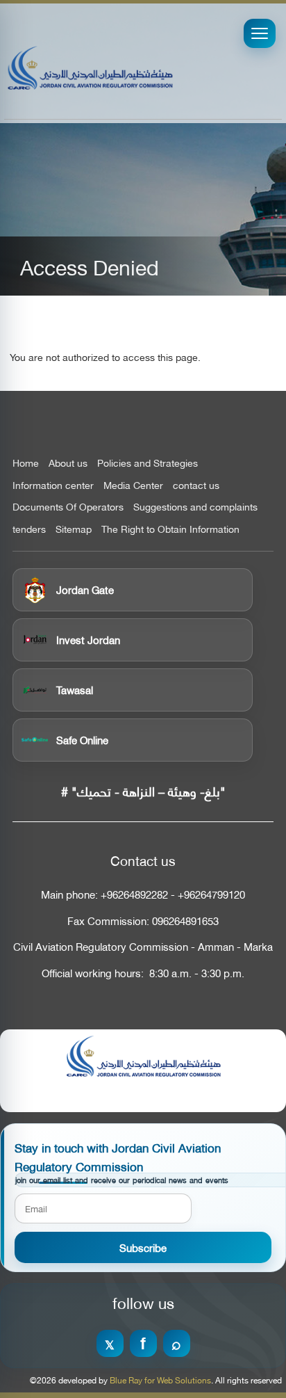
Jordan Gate (85, 589)
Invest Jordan (88, 639)
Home (25, 462)
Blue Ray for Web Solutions (160, 1380)
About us (68, 462)
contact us (196, 484)
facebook (143, 1343)
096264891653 (185, 920)
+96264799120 (211, 894)
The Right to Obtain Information (170, 528)
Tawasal (74, 689)
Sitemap (74, 528)
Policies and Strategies (147, 462)
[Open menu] (260, 33)
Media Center (133, 484)
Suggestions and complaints (195, 506)
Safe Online (82, 739)
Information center (53, 484)
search (176, 1343)
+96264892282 (134, 894)
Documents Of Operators (68, 506)
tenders (29, 528)
